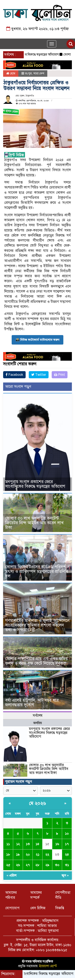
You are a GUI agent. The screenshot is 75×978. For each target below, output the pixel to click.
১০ (67, 833)
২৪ (67, 854)
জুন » (65, 875)
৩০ (57, 865)
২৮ (37, 865)
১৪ (37, 844)
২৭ (28, 865)
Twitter (40, 375)
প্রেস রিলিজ (37, 908)
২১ (37, 854)
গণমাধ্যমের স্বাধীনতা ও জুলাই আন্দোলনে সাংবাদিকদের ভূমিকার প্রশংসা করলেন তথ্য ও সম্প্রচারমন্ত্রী (37, 625)
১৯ (18, 854)
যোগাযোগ (12, 908)
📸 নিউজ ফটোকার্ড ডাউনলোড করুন (37, 340)
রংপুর (28, 73)
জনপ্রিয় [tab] (37, 723)
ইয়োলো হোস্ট (48, 966)
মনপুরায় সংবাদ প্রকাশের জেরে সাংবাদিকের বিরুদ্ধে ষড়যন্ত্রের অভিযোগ (35, 484)
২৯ (47, 865)
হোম (12, 73)
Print (61, 375)
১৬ (57, 844)
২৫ (8, 865)
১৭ (67, 844)
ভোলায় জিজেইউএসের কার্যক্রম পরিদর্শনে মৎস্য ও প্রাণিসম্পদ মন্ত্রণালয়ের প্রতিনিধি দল (37, 571)
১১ (8, 844)
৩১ (67, 865)
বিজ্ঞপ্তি (59, 908)
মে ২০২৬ (37, 803)
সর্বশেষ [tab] (37, 715)
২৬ (18, 865)
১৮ (8, 854)
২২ (47, 854)
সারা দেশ (38, 73)
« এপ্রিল (11, 875)
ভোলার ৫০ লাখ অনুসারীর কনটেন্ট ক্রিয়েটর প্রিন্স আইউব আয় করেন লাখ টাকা (34, 523)
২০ (28, 854)
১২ (18, 844)
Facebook (15, 375)
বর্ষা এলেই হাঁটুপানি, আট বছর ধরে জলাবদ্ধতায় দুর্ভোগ (32, 702)
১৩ (28, 844)
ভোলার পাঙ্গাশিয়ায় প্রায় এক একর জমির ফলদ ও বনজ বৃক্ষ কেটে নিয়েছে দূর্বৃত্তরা (36, 661)
